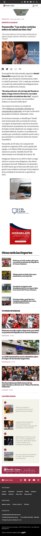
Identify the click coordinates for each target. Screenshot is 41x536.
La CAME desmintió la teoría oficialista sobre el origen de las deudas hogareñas (20, 358)
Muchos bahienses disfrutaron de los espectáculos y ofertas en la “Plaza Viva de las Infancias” (20, 385)
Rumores (11, 494)
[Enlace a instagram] (33, 1)
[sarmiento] (6, 288)
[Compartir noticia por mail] (20, 69)
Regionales (11, 491)
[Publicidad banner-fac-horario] (20, 470)
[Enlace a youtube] (30, 1)
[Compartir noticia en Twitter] (7, 69)
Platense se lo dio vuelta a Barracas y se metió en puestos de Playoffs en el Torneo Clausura (26, 262)
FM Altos (26, 504)
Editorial (4, 494)
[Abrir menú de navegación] (4, 2)
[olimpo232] (6, 275)
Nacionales (6, 362)
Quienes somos (6, 504)
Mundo (27, 491)
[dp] (20, 52)
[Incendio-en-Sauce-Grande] (8, 409)
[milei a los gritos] (8, 440)
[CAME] (20, 347)
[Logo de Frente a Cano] (8, 6)
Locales (5, 390)
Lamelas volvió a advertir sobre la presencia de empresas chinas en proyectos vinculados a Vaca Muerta (26, 425)
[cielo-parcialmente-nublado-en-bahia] (8, 456)
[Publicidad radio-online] (20, 188)
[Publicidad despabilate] (20, 233)
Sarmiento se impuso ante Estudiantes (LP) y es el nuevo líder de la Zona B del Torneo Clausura (25, 288)
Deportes (5, 19)
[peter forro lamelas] (8, 424)
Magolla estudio (16, 532)
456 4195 (30, 517)
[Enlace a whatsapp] (22, 1)
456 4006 (36, 517)
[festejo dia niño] (20, 373)
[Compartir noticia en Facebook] (3, 69)
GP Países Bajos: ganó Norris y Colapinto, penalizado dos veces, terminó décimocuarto (24, 301)
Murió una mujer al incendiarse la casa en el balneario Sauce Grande (24, 409)
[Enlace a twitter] (27, 1)
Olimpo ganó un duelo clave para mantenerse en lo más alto (24, 275)
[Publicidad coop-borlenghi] (20, 13)
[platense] (6, 262)
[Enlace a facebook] (24, 1)
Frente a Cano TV (17, 504)
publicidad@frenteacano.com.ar (12, 514)
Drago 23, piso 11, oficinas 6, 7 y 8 (12, 520)
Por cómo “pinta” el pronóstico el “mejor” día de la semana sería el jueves (26, 456)
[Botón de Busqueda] (37, 2)
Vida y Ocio (19, 494)
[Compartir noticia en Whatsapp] (11, 69)
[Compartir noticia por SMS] (16, 69)
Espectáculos (28, 494)
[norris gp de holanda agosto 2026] (6, 301)
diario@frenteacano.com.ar (10, 517)
